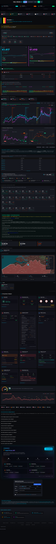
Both (22, 486)
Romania (10, 36)
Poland (15, 36)
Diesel (37, 486)
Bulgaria (4, 36)
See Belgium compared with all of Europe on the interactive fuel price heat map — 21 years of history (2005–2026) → (16, 104)
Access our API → (11, 156)
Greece (51, 36)
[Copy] (2, 64)
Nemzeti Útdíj (39, 513)
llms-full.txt (11, 232)
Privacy (23, 524)
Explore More (52, 393)
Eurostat (5, 513)
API (8, 229)
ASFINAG (35, 513)
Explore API (48, 448)
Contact (34, 524)
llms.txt (9, 232)
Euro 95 (30, 486)
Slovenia (21, 36)
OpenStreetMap (8, 517)
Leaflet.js (5, 517)
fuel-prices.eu (4, 526)
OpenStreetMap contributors (51, 273)
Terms (30, 494)
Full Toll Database (25, 279)
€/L (24, 488)
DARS (37, 513)
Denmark (40, 36)
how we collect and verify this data (21, 503)
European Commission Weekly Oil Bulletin (45, 501)
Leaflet (48, 273)
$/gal (35, 488)
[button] (2, 256)
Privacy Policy (27, 494)
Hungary (27, 36)
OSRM (16, 517)
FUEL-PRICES (17, 2)
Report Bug (28, 524)
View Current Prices (51, 26)
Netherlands (34, 36)
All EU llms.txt (15, 232)
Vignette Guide (32, 279)
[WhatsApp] (4, 64)
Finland (45, 36)
